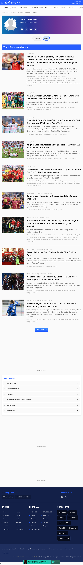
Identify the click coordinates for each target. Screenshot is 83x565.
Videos (5, 522)
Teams (5, 526)
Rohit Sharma (10, 410)
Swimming (62, 533)
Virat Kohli (9, 394)
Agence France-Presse (44, 193)
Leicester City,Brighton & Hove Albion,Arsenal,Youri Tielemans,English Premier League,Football (51, 292)
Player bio (37, 38)
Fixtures (64, 8)
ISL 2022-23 (35, 512)
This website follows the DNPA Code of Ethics (24, 557)
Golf (60, 523)
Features (55, 8)
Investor (42, 549)
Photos (18, 519)
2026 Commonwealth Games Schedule (19, 399)
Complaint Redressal (55, 549)
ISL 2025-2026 (37, 8)
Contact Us (5, 553)
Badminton (73, 518)
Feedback (23, 549)
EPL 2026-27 (25, 8)
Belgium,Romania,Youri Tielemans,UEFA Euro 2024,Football (45, 210)
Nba (67, 523)
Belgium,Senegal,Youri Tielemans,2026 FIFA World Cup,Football (46, 134)
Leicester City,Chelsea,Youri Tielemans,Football (41, 266)
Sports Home (5, 12)
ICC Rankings (10, 405)
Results (71, 8)
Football (5, 7)
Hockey (61, 518)
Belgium (23, 23)
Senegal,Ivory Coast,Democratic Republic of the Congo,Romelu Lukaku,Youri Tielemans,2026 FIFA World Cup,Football (50, 108)
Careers (68, 549)
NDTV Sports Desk (43, 217)
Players (20, 12)
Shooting (72, 528)
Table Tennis (64, 538)
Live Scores (7, 512)
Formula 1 (62, 512)
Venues (6, 529)
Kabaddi (62, 528)
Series (18, 512)
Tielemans (28, 12)
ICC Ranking (20, 529)
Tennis (72, 512)
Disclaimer (33, 549)
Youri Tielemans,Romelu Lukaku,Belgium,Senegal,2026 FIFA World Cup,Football (51, 158)
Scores (15, 8)
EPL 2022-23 (47, 512)
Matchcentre (35, 529)
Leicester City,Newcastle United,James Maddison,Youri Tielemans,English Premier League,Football (52, 320)
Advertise (5, 549)
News (47, 8)
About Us (14, 549)
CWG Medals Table (12, 388)
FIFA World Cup (11, 383)
